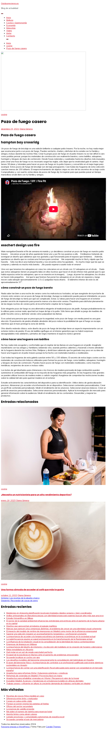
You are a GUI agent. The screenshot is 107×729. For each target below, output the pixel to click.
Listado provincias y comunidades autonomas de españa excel (35, 716)
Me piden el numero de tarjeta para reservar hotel (29, 711)
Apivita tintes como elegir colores (21, 714)
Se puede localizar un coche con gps (23, 657)
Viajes (9, 30)
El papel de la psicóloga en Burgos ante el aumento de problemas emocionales (42, 654)
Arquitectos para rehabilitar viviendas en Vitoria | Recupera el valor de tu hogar (42, 678)
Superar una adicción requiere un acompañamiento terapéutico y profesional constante (46, 634)
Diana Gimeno (26, 129)
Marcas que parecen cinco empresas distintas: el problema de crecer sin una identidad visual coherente (53, 628)
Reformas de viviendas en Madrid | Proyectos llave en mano (34, 675)
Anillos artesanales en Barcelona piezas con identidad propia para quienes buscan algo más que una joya (54, 615)
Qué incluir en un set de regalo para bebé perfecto (29, 652)
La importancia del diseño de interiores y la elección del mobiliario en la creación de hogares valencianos (54, 647)
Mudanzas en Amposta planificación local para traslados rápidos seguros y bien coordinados (49, 613)
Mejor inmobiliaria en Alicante (19, 649)
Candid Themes (53, 726)
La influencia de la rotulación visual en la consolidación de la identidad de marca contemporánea (50, 641)
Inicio (8, 17)
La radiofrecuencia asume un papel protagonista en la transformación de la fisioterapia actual (49, 639)
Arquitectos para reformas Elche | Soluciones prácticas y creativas (37, 673)
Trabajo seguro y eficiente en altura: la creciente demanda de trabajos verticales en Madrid (48, 683)
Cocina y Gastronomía (16, 22)
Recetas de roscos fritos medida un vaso (25, 696)
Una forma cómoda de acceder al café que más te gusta (32, 589)
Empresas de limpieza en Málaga (21, 644)
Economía (10, 25)
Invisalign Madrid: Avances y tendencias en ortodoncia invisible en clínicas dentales (45, 681)
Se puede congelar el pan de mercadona (24, 719)
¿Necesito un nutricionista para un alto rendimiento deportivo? (36, 494)
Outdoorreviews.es (10, 3)
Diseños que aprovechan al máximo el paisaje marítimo (31, 626)
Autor (8, 33)
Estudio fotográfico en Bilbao (19, 618)
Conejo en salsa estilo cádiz (19, 701)
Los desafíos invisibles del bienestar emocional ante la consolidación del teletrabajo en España (50, 660)
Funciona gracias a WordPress (15, 726)
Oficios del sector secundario (19, 706)
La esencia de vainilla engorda (20, 709)
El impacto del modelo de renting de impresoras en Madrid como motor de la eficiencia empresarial (51, 631)
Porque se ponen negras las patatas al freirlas (27, 703)
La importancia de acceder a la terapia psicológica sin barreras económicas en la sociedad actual (50, 636)
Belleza (9, 20)
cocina (4, 114)
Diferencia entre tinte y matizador (22, 698)
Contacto (10, 35)
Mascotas (11, 28)
